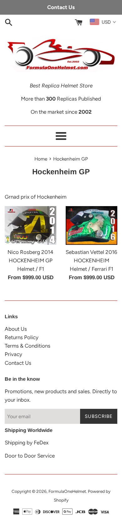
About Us (16, 329)
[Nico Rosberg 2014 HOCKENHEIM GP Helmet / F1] (30, 225)
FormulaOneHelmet (67, 491)
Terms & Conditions (27, 346)
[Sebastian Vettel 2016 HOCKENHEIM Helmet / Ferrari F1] (91, 225)
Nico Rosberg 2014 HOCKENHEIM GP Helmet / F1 (30, 260)
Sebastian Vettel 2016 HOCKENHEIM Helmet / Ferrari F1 (91, 260)
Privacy (13, 354)
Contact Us (18, 363)
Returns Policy (21, 337)
